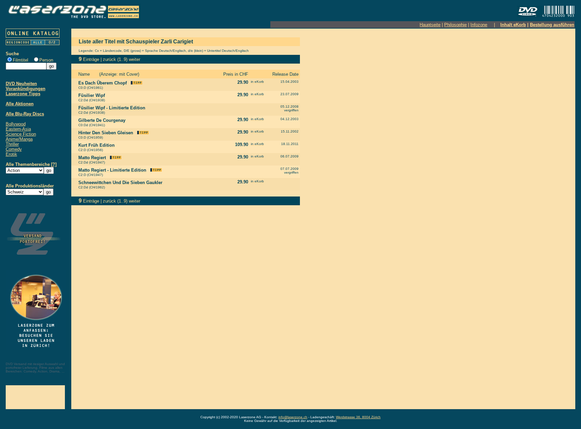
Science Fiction (21, 134)
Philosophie (455, 24)
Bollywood (16, 124)
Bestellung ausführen (552, 24)
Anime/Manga (19, 139)
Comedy (14, 149)
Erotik (11, 154)
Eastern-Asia (18, 129)
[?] (53, 164)
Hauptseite (430, 24)
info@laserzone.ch (292, 417)
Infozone (478, 24)
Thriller (12, 144)
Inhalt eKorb (513, 24)
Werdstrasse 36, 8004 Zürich (358, 417)
